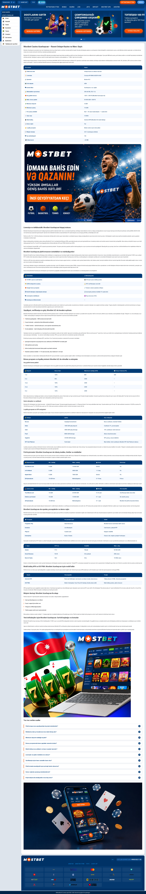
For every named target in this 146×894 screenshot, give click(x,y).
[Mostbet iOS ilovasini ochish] (14, 2)
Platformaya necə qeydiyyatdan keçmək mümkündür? (42, 726)
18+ (113, 859)
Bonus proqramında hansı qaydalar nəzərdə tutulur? (41, 743)
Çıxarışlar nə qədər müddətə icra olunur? (38, 755)
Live (78, 7)
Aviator (70, 864)
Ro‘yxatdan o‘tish (52, 7)
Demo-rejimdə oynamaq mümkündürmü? (38, 772)
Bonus (64, 7)
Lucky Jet (94, 864)
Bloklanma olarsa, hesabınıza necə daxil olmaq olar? (41, 732)
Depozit (95, 7)
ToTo (87, 864)
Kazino (72, 7)
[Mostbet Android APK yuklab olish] (11, 2)
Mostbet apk (106, 7)
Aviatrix (117, 7)
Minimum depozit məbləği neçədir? (36, 737)
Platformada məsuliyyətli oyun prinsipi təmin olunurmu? (42, 766)
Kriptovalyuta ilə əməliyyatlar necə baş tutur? (39, 777)
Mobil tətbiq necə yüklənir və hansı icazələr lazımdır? (41, 749)
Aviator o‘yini (79, 864)
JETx (88, 7)
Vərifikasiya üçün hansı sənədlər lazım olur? (39, 760)
